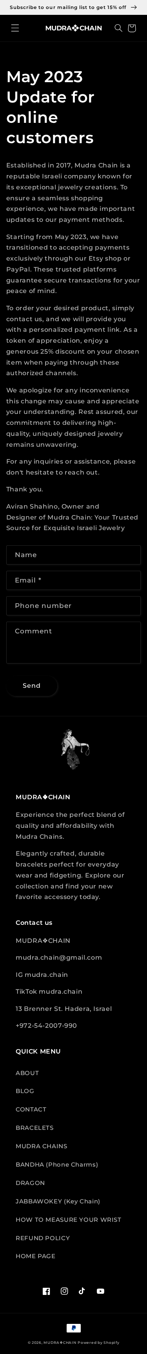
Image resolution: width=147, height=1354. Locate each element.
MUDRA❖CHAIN (60, 1343)
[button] (15, 28)
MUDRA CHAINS (41, 1146)
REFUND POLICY (43, 1238)
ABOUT (27, 1073)
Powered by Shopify (98, 1343)
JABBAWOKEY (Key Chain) (58, 1201)
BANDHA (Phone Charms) (57, 1164)
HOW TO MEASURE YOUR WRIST (69, 1219)
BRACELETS (35, 1127)
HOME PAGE (36, 1256)
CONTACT (31, 1109)
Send (32, 685)
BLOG (25, 1091)
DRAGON (30, 1183)
